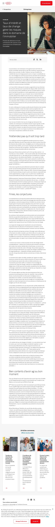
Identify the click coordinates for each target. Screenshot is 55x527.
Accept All (35, 521)
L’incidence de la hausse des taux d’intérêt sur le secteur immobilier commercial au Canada (27, 460)
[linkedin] (31, 500)
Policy (47, 516)
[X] (34, 500)
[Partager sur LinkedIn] (40, 60)
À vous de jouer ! (46, 3)
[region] (27, 516)
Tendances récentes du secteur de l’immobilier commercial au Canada (9, 459)
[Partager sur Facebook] (34, 60)
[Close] (52, 509)
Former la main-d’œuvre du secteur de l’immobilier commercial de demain (44, 459)
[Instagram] (28, 500)
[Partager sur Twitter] (37, 60)
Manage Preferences (21, 521)
